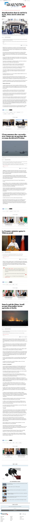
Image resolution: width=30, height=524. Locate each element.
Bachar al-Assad (18, 112)
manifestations (11, 112)
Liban (7, 442)
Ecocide (10, 442)
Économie (2, 520)
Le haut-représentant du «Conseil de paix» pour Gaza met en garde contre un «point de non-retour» (17, 497)
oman (15, 211)
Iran (10, 284)
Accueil (3, 10)
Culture (2, 521)
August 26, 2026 (7, 277)
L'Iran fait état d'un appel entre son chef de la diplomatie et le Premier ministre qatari (8, 297)
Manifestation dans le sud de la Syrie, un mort (8, 126)
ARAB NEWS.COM (5, 0)
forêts (16, 442)
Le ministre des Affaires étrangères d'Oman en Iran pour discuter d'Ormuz (21, 224)
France (1, 517)
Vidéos (11, 520)
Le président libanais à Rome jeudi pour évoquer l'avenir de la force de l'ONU (9, 455)
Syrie (7, 112)
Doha (16, 284)
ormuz (7, 211)
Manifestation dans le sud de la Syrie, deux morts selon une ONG (12, 10)
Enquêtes (11, 516)
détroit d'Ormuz (11, 211)
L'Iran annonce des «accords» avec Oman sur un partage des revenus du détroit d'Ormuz (14, 136)
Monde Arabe (2, 516)
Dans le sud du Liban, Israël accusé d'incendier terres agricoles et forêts (13, 306)
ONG (14, 112)
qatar (7, 284)
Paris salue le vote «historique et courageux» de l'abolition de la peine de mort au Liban (21, 455)
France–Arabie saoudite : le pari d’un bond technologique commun (16, 499)
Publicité (21, 517)
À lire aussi (15, 117)
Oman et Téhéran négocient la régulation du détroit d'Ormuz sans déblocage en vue (8, 224)
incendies (20, 442)
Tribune (11, 517)
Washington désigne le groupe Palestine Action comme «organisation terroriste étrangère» (17, 493)
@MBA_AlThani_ (11, 268)
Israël (13, 442)
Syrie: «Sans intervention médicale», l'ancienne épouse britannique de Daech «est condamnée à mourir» (21, 126)
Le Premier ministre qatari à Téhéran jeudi (13, 232)
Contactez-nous (22, 516)
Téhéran (13, 284)
